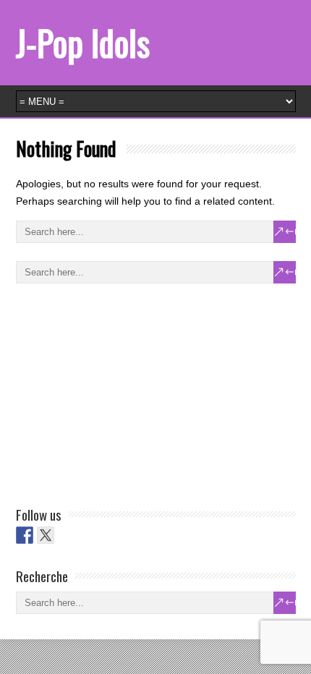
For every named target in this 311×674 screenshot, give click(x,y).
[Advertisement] (124, 392)
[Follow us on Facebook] (24, 535)
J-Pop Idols (83, 42)
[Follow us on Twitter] (45, 535)
